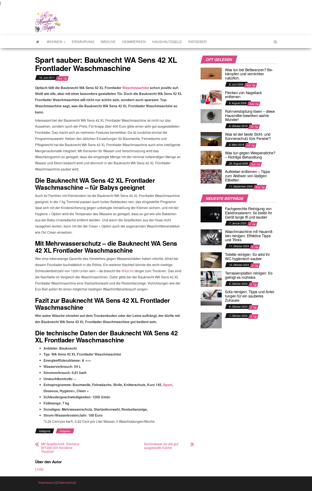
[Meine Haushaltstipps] (38, 41)
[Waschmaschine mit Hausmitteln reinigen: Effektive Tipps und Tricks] (211, 236)
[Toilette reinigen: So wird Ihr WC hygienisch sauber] (211, 259)
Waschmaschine (135, 87)
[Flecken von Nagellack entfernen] (211, 97)
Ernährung (83, 41)
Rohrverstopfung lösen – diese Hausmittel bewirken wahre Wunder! (250, 115)
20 (252, 126)
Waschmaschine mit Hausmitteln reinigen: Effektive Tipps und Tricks (249, 236)
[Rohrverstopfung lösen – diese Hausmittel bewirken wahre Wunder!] (211, 115)
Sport (167, 384)
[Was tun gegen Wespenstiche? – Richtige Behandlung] (211, 157)
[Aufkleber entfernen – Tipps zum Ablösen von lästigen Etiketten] (211, 176)
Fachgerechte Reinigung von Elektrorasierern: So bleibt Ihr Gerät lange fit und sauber (248, 213)
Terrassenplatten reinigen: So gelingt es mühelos (249, 275)
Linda (39, 469)
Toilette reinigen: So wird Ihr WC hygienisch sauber (247, 256)
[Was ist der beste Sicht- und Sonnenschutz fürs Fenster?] (211, 138)
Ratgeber (197, 41)
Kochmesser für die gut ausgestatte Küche (161, 446)
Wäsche (108, 41)
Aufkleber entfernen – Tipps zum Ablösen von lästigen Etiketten (247, 176)
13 (249, 145)
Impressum (46, 482)
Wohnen (55, 41)
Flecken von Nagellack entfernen (243, 94)
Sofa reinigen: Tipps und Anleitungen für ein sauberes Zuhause (250, 296)
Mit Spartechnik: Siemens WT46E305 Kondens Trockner (60, 447)
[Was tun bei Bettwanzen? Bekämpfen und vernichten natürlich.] (211, 73)
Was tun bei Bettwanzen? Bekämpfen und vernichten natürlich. (249, 74)
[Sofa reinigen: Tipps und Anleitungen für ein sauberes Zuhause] (211, 297)
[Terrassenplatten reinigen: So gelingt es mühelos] (211, 278)
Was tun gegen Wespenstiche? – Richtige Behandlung (250, 155)
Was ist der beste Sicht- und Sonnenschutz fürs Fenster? (248, 136)
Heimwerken (134, 41)
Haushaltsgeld (167, 41)
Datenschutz (66, 482)
